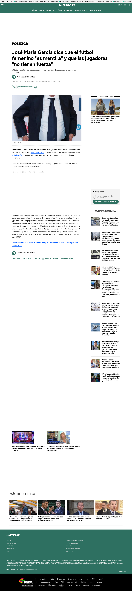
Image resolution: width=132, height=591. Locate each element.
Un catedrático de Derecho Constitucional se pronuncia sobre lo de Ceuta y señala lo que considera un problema (111, 364)
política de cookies (72, 543)
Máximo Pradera (89, 1)
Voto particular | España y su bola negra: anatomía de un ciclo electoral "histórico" (50, 519)
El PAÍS (44, 579)
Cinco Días (70, 582)
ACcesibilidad (70, 551)
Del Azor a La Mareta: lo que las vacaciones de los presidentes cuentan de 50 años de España (21, 519)
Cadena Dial (77, 582)
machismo (38, 259)
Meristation (96, 585)
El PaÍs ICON (70, 585)
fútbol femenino (67, 259)
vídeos (59, 10)
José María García (37, 152)
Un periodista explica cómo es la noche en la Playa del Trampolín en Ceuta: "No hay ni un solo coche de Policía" (110, 222)
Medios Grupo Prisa (27, 585)
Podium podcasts (62, 585)
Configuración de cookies (74, 540)
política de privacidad (73, 548)
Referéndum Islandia (21, 1)
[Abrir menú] (2, 5)
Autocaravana (128, 1)
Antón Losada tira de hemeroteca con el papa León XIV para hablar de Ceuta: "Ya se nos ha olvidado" (111, 271)
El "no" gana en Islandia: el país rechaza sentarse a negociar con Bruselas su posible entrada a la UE (111, 378)
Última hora (120, 5)
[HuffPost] (13, 534)
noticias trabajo (81, 10)
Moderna (52, 585)
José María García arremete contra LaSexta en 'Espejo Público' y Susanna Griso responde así (63, 448)
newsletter (10, 548)
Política (20, 44)
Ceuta (11, 1)
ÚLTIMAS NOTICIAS (95, 10)
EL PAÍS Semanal (84, 582)
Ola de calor (109, 1)
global (41, 10)
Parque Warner (118, 1)
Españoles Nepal (33, 1)
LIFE (54, 10)
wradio (62, 582)
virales (48, 10)
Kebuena (99, 582)
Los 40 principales (53, 579)
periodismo (27, 259)
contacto (9, 546)
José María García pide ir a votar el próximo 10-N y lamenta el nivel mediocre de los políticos (28, 448)
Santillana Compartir (72, 579)
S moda (78, 585)
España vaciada (64, 1)
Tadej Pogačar (100, 1)
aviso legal (69, 546)
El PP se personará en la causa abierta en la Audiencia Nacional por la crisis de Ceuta (79, 519)
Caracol (100, 579)
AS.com (87, 579)
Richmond (43, 585)
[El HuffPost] (67, 5)
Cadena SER (81, 579)
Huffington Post (46, 582)
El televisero (69, 10)
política (34, 10)
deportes (16, 259)
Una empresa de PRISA (27, 581)
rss (7, 551)
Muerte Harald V (44, 1)
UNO (57, 582)
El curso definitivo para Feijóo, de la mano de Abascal (108, 518)
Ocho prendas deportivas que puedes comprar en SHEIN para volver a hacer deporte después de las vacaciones (105, 119)
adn (93, 579)
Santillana (62, 579)
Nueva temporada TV (77, 1)
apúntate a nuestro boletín (105, 201)
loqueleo (86, 585)
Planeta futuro (91, 582)
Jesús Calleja (54, 1)
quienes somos (11, 543)
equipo (8, 540)
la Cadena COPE (18, 155)
